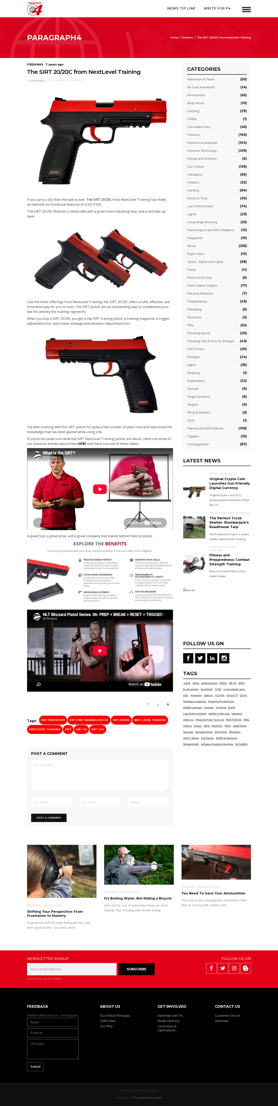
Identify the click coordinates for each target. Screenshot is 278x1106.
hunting (221, 707)
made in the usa (218, 713)
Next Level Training (150, 720)
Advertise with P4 (170, 1016)
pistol (198, 725)
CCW (218, 689)
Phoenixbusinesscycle (147, 1097)
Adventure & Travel (200, 79)
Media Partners (168, 1021)
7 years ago (54, 64)
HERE (82, 443)
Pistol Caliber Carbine (202, 285)
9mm (196, 683)
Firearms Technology (202, 151)
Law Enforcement (200, 206)
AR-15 (232, 683)
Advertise (221, 1021)
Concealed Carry (198, 127)
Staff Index (107, 1021)
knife (231, 707)
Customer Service (227, 1016)
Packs (191, 270)
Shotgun (193, 357)
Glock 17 (232, 695)
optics (187, 725)
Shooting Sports (198, 333)
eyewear (196, 695)
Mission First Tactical (210, 719)
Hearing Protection (221, 701)
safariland (239, 725)
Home (174, 37)
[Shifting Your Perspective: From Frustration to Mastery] (61, 871)
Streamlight (191, 744)
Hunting (193, 190)
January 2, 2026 (52, 905)
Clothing (193, 111)
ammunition (209, 683)
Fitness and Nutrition (202, 158)
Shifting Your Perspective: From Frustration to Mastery (55, 914)
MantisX (237, 713)
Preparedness (197, 301)
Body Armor (196, 103)
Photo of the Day (199, 278)
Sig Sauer (207, 738)
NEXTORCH (233, 719)
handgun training (194, 701)
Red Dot (217, 725)
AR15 (241, 683)
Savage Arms (203, 732)
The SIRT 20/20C (99, 199)
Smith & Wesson (226, 738)
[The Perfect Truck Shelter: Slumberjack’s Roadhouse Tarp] (194, 527)
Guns (243, 695)
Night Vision (196, 254)
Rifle (190, 325)
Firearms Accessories (202, 143)
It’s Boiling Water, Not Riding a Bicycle (138, 898)
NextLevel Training (44, 729)
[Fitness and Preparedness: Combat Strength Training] (194, 562)
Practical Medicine (200, 293)
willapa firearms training (217, 744)
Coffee (192, 119)
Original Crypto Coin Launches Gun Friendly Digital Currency (229, 483)
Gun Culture (195, 166)
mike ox (188, 719)
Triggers (193, 436)
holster (208, 707)
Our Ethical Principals (115, 1016)
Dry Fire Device (53, 720)
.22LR (186, 683)
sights (191, 365)
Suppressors (196, 381)
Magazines (195, 238)
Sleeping (193, 373)
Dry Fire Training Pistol (89, 720)
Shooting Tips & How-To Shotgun (210, 341)
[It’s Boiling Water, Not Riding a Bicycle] (139, 865)
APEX (223, 683)
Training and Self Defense (205, 428)
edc (185, 695)
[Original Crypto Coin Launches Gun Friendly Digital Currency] (194, 490)
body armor (191, 689)
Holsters (193, 182)
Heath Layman (192, 707)
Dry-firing (121, 720)
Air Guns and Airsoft (201, 87)
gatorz (208, 695)
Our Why (106, 1026)
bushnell (206, 689)
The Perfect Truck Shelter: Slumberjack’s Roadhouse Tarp (229, 522)
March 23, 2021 (129, 891)
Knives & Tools (197, 198)
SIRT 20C (97, 729)
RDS (206, 725)
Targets (192, 404)
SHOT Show (195, 349)
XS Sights (241, 744)
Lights (191, 214)
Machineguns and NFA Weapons (210, 230)
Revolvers (194, 317)
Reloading (194, 309)
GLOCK (219, 695)
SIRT (68, 729)
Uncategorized (197, 444)
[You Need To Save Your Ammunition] (216, 862)
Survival (192, 389)
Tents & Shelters (198, 412)
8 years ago (226, 473)
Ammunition (196, 95)
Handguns (194, 174)
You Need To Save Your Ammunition (213, 893)
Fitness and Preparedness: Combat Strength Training (229, 559)
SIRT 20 (81, 729)
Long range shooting (202, 222)
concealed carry (234, 689)
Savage (188, 732)
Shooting (221, 732)
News (191, 246)
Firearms (187, 37)
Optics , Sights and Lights (205, 262)
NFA (246, 719)
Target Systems (198, 397)
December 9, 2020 (209, 886)
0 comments (60, 80)
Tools (190, 420)
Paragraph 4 (38, 80)
